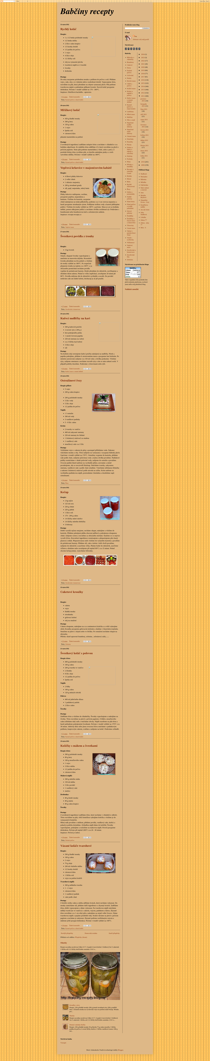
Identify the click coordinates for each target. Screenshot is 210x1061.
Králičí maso (131, 88)
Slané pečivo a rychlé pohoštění (131, 206)
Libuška (143, 217)
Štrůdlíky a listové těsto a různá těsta (131, 221)
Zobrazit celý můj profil (141, 39)
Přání (129, 162)
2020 (143, 67)
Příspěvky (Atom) (81, 937)
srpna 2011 (144, 119)
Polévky (129, 156)
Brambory (130, 62)
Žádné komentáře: (74, 97)
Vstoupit (63, 1043)
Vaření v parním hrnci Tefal (131, 233)
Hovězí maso (131, 81)
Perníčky (130, 142)
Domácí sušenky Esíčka (77, 1025)
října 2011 (144, 109)
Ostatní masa (131, 136)
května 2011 (145, 135)
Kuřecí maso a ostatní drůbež (74, 371)
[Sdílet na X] (87, 97)
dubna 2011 (144, 140)
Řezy (66, 483)
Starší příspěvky (114, 933)
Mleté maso (131, 114)
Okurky (63, 943)
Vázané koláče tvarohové (76, 845)
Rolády (129, 176)
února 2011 (144, 151)
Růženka (143, 179)
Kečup (64, 492)
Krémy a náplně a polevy (130, 93)
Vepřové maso (69, 227)
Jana (142, 192)
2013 (143, 89)
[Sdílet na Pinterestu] (90, 97)
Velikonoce (130, 242)
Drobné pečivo (69, 840)
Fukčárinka (144, 185)
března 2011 (145, 145)
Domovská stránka (91, 933)
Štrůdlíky (130, 216)
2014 (143, 86)
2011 (143, 96)
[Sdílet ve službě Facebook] (89, 97)
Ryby (128, 182)
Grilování (130, 75)
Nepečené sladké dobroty (130, 125)
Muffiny (130, 117)
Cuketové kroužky (71, 592)
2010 (143, 162)
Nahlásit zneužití (131, 289)
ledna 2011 (144, 156)
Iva (136, 36)
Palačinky (130, 139)
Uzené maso (131, 228)
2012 (143, 93)
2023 (143, 57)
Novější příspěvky (67, 933)
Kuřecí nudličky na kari (75, 318)
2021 (143, 64)
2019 (143, 70)
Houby (129, 78)
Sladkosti (144, 174)
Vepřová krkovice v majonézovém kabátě (86, 167)
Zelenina (68, 644)
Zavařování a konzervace (72, 309)
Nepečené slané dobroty (130, 131)
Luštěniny (130, 111)
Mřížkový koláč (70, 110)
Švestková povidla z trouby (77, 236)
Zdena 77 (144, 220)
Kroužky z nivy (74, 1005)
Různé (129, 179)
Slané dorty (131, 201)
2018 (143, 73)
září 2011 (144, 114)
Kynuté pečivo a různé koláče (74, 100)
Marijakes (144, 177)
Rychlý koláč (68, 29)
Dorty (129, 68)
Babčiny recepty (87, 11)
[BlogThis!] (85, 97)
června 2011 (145, 130)
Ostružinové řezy (71, 380)
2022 (143, 61)
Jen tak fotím (145, 210)
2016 (143, 80)
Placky (129, 145)
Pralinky (130, 159)
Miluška (143, 182)
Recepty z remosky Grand (130, 171)
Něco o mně (131, 120)
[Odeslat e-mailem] (84, 97)
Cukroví (129, 65)
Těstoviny (130, 225)
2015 (143, 83)
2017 (143, 77)
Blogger (120, 1050)
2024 (143, 54)
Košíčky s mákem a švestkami (78, 745)
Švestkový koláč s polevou (76, 653)
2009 (143, 165)
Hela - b (143, 228)
